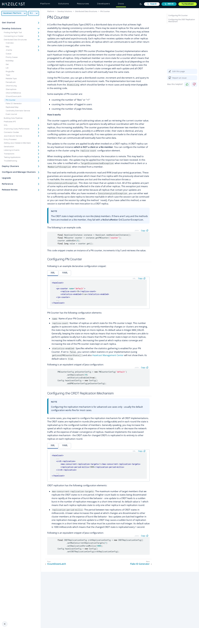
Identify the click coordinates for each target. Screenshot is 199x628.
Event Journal (11, 114)
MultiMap (10, 61)
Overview (10, 43)
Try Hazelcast (187, 4)
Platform (45, 4)
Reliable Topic (11, 79)
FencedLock (11, 82)
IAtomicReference (13, 93)
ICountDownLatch (13, 96)
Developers (103, 4)
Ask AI (171, 4)
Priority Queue (11, 57)
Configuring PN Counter (178, 15)
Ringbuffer (10, 72)
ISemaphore (11, 89)
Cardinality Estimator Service (18, 111)
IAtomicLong (11, 86)
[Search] (152, 4)
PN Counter (10, 100)
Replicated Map (12, 107)
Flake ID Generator (14, 104)
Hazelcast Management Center (108, 355)
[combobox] (152, 4)
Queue (8, 54)
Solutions (63, 4)
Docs (121, 4)
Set (7, 64)
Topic (8, 75)
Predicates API (10, 122)
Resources (83, 4)
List (7, 68)
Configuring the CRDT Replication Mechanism (181, 20)
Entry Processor (10, 139)
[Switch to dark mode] (140, 4)
